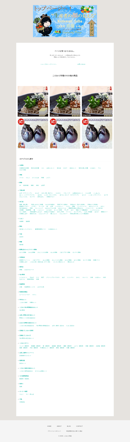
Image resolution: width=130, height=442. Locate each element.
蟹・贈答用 (46, 346)
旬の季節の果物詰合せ (43, 325)
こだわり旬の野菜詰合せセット (29, 307)
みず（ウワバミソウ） (26, 193)
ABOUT (59, 426)
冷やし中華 (60, 212)
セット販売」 (23, 212)
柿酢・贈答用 (23, 348)
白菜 (104, 277)
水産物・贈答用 (100, 346)
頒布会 (21, 267)
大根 (91, 277)
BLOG (69, 426)
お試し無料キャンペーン (27, 352)
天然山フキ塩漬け (49, 212)
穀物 (21, 182)
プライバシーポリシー (54, 431)
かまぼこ (93, 168)
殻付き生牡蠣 (35, 168)
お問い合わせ (81, 64)
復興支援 (22, 360)
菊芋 (42, 277)
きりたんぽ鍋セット (41, 371)
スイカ (21, 177)
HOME (49, 426)
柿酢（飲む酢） (24, 204)
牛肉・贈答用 (34, 348)
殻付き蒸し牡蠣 (83, 168)
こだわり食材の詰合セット (27, 368)
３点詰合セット (52, 229)
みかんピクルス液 (50, 208)
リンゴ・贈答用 (24, 346)
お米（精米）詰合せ (58, 325)
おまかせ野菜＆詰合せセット (28, 323)
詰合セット (73, 168)
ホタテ (65, 168)
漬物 (73, 206)
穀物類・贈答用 (56, 346)
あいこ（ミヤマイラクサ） (27, 195)
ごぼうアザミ (36, 260)
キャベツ (85, 277)
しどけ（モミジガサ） (50, 195)
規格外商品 (30, 279)
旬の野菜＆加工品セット (27, 338)
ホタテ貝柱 (23, 170)
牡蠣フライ (96, 260)
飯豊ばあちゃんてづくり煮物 (28, 249)
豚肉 (21, 226)
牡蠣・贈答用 (71, 348)
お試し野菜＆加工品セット (27, 315)
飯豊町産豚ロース (40, 229)
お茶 (51, 206)
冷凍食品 (22, 257)
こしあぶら (96, 193)
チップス (41, 206)
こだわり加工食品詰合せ (27, 325)
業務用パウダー (24, 206)
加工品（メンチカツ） (26, 229)
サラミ (34, 294)
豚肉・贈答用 (60, 348)
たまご (21, 218)
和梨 (42, 177)
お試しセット (51, 168)
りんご (28, 177)
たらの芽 (88, 193)
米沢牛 (21, 237)
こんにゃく (40, 210)
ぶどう (48, 177)
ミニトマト (70, 277)
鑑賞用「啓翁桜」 (25, 378)
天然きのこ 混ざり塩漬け (77, 204)
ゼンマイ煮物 (77, 252)
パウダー (33, 206)
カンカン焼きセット (59, 262)
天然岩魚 (22, 402)
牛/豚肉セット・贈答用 (47, 348)
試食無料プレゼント (25, 355)
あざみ (40, 195)
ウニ (99, 168)
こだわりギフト (24, 343)
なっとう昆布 (58, 210)
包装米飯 (26, 185)
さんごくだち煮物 (43, 252)
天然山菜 (22, 190)
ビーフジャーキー (25, 294)
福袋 (21, 386)
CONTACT (79, 426)
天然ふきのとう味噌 (37, 204)
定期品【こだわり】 (25, 335)
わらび (37, 193)
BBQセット (23, 299)
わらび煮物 (32, 252)
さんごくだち (23, 196)
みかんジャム (62, 208)
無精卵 (28, 221)
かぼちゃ (98, 277)
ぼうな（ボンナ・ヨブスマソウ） (70, 195)
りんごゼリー (64, 213)
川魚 (21, 399)
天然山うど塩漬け (93, 204)
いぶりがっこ (59, 206)
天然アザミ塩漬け (62, 204)
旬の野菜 (22, 274)
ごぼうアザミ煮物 (65, 252)
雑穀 (32, 185)
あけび (97, 212)
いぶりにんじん (95, 210)
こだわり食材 (23, 302)
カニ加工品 (99, 208)
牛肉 (21, 234)
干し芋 (66, 210)
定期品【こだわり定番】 (27, 330)
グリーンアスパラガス (53, 277)
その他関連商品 (24, 376)
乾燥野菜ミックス (30, 287)
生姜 (37, 279)
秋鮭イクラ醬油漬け (82, 210)
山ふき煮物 (54, 252)
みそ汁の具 (41, 287)
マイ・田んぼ (30, 394)
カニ (43, 168)
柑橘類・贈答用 (35, 346)
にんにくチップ (43, 213)
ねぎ (63, 277)
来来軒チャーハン (25, 260)
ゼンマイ (32, 196)
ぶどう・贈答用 (78, 346)
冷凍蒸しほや (23, 213)
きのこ (103, 206)
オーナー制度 (23, 391)
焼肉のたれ (33, 213)
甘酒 (31, 208)
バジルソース (90, 208)
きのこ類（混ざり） (47, 193)
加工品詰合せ (23, 208)
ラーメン (69, 212)
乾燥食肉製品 (23, 292)
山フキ (106, 195)
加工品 (59, 168)
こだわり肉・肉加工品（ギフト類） (40, 262)
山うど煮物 (23, 252)
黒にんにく (54, 213)
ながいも (22, 279)
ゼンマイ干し (78, 212)
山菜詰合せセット (78, 193)
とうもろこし (23, 277)
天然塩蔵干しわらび (36, 212)
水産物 (21, 165)
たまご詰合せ (70, 325)
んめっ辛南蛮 (88, 212)
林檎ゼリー (104, 212)
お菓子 (43, 185)
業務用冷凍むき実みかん (76, 208)
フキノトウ (67, 193)
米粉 (37, 185)
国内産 (21, 244)
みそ (72, 210)
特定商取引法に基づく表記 (74, 431)
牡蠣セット (33, 302)
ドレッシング (39, 208)
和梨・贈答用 (90, 346)
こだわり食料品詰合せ (26, 371)
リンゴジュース (82, 206)
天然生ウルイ (51, 196)
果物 (21, 174)
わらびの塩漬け (50, 204)
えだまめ (49, 210)
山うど (84, 195)
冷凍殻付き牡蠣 (24, 168)
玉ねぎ (32, 277)
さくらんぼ (35, 177)
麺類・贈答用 (68, 346)
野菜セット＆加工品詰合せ (27, 318)
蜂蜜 (21, 241)
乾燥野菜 (28, 210)
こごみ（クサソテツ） (95, 195)
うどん (68, 206)
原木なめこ (41, 196)
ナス (37, 277)
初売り (21, 383)
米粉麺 (21, 210)
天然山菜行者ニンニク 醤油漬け (79, 213)
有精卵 (21, 221)
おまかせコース (29, 269)
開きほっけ (71, 262)
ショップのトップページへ (48, 64)
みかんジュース (93, 206)
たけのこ (58, 193)
